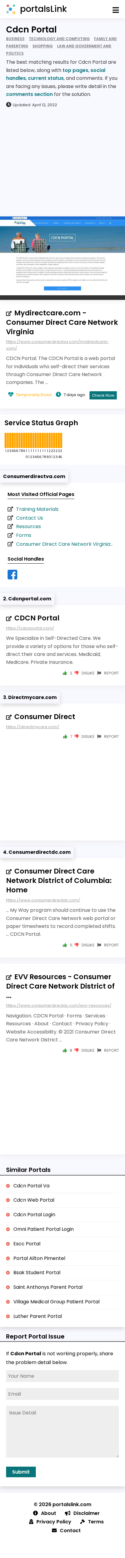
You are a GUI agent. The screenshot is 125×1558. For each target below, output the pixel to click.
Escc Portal (26, 1243)
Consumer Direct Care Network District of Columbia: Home (59, 880)
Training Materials (37, 509)
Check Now (103, 395)
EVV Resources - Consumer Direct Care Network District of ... (60, 986)
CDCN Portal (36, 618)
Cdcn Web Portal (33, 1200)
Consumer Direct (44, 716)
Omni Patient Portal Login (43, 1229)
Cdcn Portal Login (34, 1214)
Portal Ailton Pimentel (39, 1258)
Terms (96, 1521)
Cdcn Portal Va (31, 1185)
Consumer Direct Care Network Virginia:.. (64, 544)
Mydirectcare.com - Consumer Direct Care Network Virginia (62, 322)
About (48, 1513)
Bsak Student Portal (36, 1272)
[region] (62, 161)
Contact (70, 1530)
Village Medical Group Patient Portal (56, 1301)
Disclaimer (86, 1513)
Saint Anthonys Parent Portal (48, 1287)
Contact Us (29, 517)
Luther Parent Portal (37, 1316)
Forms (23, 535)
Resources (28, 526)
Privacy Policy (53, 1521)
